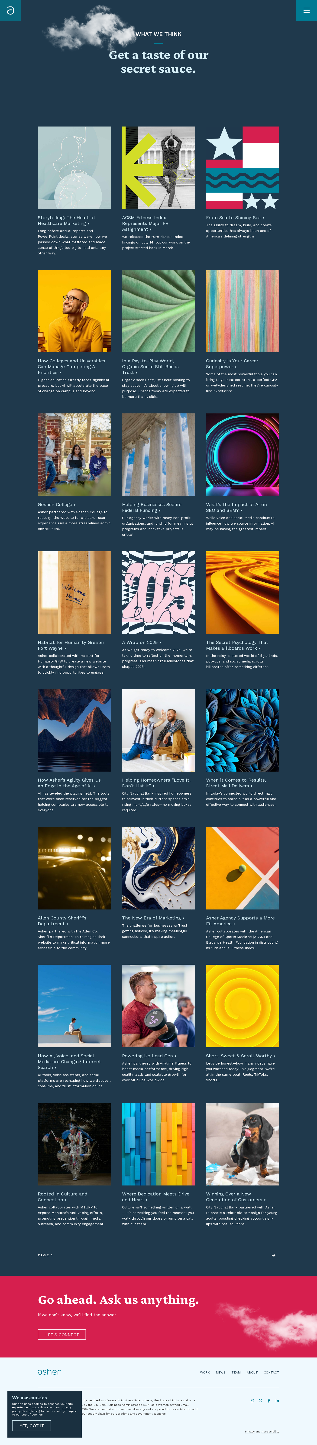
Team (236, 1372)
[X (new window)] (260, 1400)
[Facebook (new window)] (269, 1400)
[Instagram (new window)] (252, 1400)
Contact (271, 1372)
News (220, 1372)
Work (205, 1372)
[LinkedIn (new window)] (277, 1400)
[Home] (10, 10)
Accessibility (270, 1431)
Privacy (250, 1431)
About (252, 1372)
